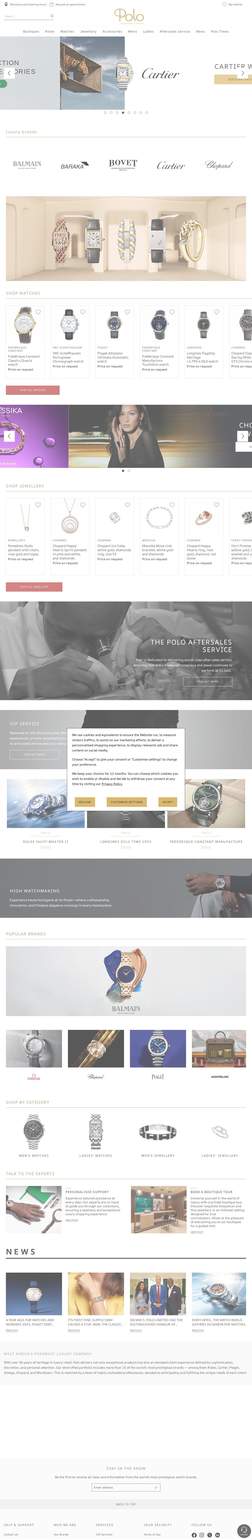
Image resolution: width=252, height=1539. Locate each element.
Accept (168, 802)
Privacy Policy (112, 784)
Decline (85, 802)
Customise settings (127, 802)
